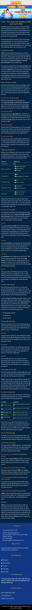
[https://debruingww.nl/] (16, 2)
